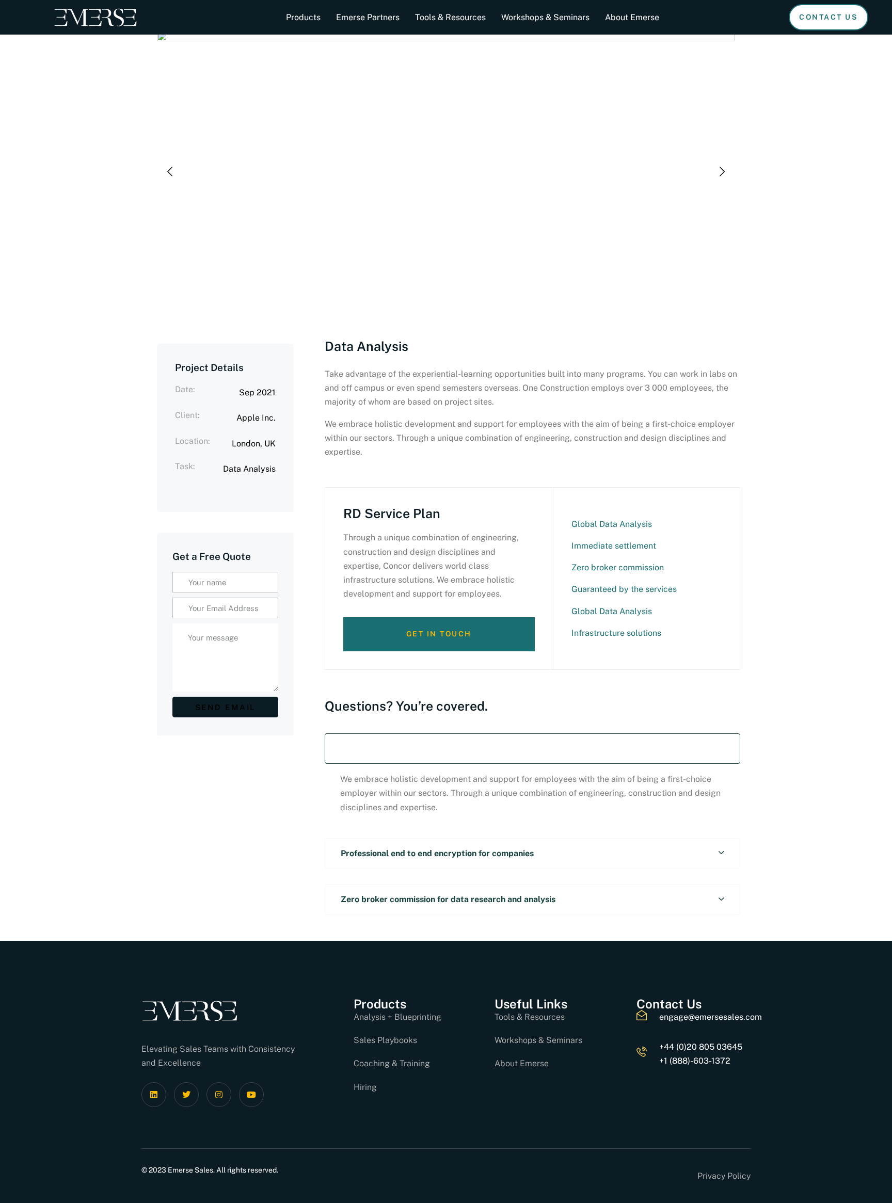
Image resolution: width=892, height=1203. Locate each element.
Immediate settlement (613, 546)
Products (303, 17)
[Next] (722, 172)
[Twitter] (186, 1094)
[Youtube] (251, 1094)
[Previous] (170, 172)
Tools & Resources (450, 17)
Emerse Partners (368, 17)
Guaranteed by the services (624, 589)
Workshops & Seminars (545, 17)
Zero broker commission (617, 567)
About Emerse (632, 17)
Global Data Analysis (611, 524)
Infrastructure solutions (616, 633)
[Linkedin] (153, 1094)
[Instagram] (218, 1094)
